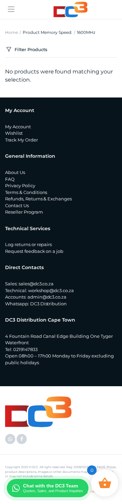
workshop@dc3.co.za (51, 290)
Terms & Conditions (26, 192)
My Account (18, 126)
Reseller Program (24, 212)
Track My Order (21, 140)
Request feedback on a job (34, 251)
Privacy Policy (20, 185)
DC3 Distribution (48, 303)
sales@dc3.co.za (36, 283)
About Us (15, 172)
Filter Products (31, 49)
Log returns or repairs (28, 244)
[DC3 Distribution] (70, 9)
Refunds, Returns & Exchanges (38, 198)
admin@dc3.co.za (47, 297)
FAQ (10, 179)
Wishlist (14, 133)
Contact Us (17, 205)
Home (11, 32)
